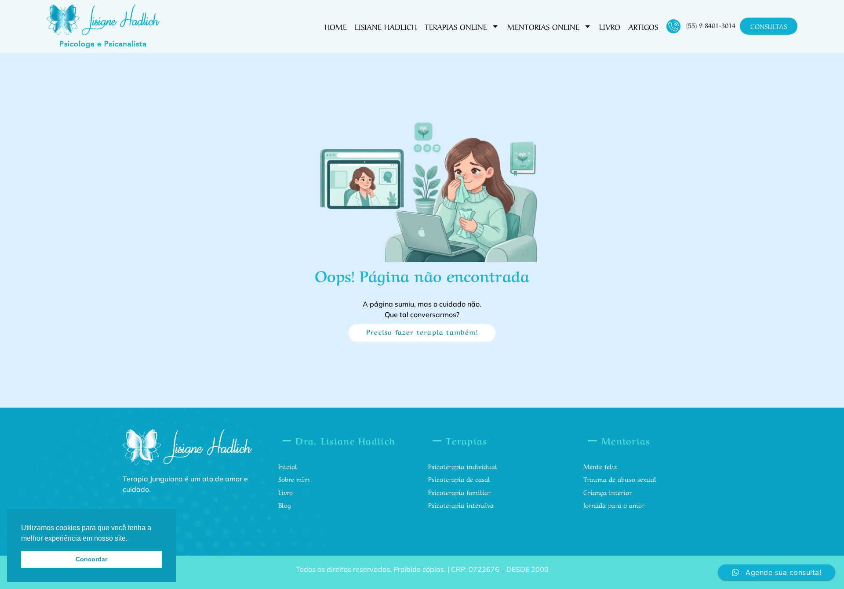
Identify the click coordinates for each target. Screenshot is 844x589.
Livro (609, 26)
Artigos (643, 26)
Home (335, 26)
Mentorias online (543, 26)
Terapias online (456, 26)
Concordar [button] (91, 559)
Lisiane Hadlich (386, 26)
